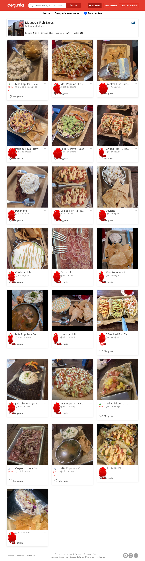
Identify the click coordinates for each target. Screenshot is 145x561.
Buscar (73, 5)
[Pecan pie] (27, 187)
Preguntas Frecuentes (92, 554)
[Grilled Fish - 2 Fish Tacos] (72, 187)
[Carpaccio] (72, 248)
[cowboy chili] (72, 310)
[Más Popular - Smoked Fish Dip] (117, 248)
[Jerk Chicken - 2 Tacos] (117, 379)
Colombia (10, 555)
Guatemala (30, 555)
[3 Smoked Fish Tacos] (117, 310)
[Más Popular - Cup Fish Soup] (27, 310)
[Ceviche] (117, 187)
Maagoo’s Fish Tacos (39, 22)
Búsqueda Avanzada (67, 13)
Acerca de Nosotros (74, 554)
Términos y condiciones (95, 557)
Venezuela (20, 555)
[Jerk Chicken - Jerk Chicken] (27, 379)
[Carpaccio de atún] (27, 444)
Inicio (46, 13)
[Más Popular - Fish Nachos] (72, 60)
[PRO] (56, 86)
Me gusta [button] (18, 96)
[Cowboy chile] (27, 248)
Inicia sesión (111, 5)
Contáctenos (60, 554)
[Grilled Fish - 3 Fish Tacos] (117, 125)
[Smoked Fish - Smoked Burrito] (117, 60)
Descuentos (93, 13)
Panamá (95, 5)
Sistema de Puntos (77, 557)
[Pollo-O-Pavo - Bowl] (27, 125)
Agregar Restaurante (60, 557)
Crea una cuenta (129, 5)
